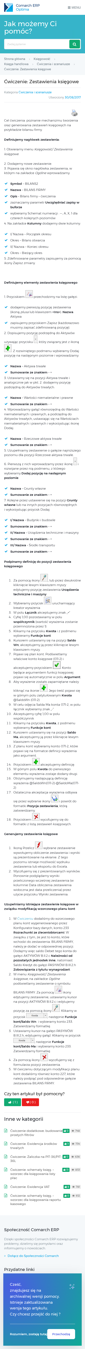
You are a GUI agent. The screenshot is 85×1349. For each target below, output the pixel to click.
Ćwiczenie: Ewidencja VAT (30, 1187)
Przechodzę (61, 1334)
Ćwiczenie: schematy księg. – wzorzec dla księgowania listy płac (32, 1174)
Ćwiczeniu (25, 919)
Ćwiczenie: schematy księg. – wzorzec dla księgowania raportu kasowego (35, 1200)
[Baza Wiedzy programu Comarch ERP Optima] (22, 7)
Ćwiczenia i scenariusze (35, 92)
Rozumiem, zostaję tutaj (28, 1334)
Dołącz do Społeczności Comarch (33, 1256)
